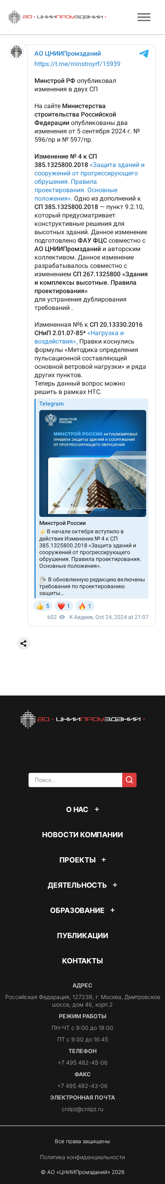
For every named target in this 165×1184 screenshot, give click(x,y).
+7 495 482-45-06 (83, 1062)
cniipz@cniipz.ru (82, 1109)
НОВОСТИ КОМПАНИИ (82, 834)
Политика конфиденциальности (82, 1157)
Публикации (82, 935)
